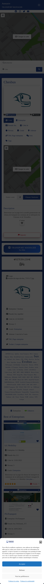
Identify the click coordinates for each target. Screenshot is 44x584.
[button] (40, 542)
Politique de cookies (13, 581)
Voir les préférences (22, 576)
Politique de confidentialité (27, 581)
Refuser (22, 570)
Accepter (22, 564)
